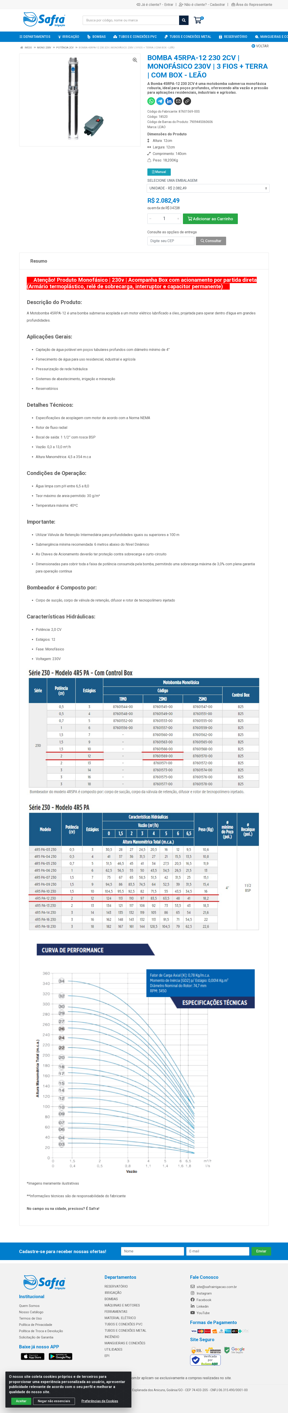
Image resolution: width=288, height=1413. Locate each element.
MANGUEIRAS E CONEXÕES (125, 1343)
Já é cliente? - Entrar (157, 4)
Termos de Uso (30, 1318)
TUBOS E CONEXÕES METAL (125, 1331)
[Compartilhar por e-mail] (178, 101)
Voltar (262, 46)
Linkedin (202, 1306)
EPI (107, 1356)
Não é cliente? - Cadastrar (204, 4)
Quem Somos (29, 1306)
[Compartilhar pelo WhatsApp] (151, 101)
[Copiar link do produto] (187, 101)
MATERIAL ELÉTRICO (120, 1318)
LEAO (162, 127)
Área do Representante (254, 4)
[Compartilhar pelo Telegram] (160, 101)
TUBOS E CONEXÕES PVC (124, 1324)
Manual (160, 172)
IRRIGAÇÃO (113, 1293)
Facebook (203, 1300)
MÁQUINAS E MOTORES (122, 1305)
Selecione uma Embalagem (172, 180)
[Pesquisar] (184, 20)
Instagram (204, 1293)
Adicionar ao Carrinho (212, 218)
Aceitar (21, 1401)
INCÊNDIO (112, 1337)
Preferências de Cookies (99, 1401)
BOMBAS (111, 1299)
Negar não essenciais (54, 1401)
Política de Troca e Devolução (41, 1331)
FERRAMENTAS (116, 1312)
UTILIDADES (113, 1349)
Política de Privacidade (35, 1325)
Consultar (212, 241)
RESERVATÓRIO (116, 1286)
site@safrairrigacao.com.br (216, 1287)
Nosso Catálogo (31, 1312)
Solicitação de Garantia (36, 1337)
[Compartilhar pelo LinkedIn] (169, 101)
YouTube (203, 1313)
